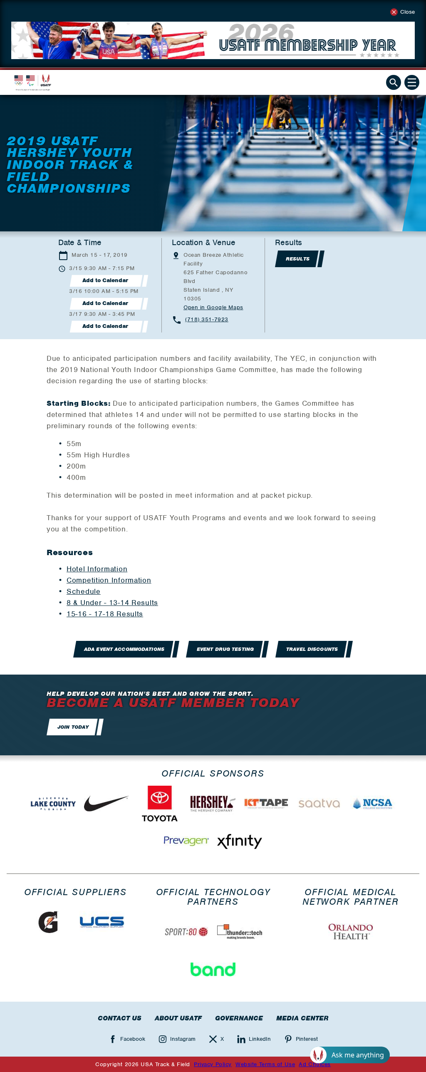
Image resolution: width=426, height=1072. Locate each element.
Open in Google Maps (213, 307)
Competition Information (109, 580)
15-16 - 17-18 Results (105, 613)
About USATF (178, 1018)
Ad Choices (315, 1064)
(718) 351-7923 (206, 319)
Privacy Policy (213, 1064)
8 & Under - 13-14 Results (112, 602)
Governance (239, 1018)
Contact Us (119, 1018)
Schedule (84, 591)
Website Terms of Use (265, 1064)
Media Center (302, 1018)
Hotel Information (97, 568)
